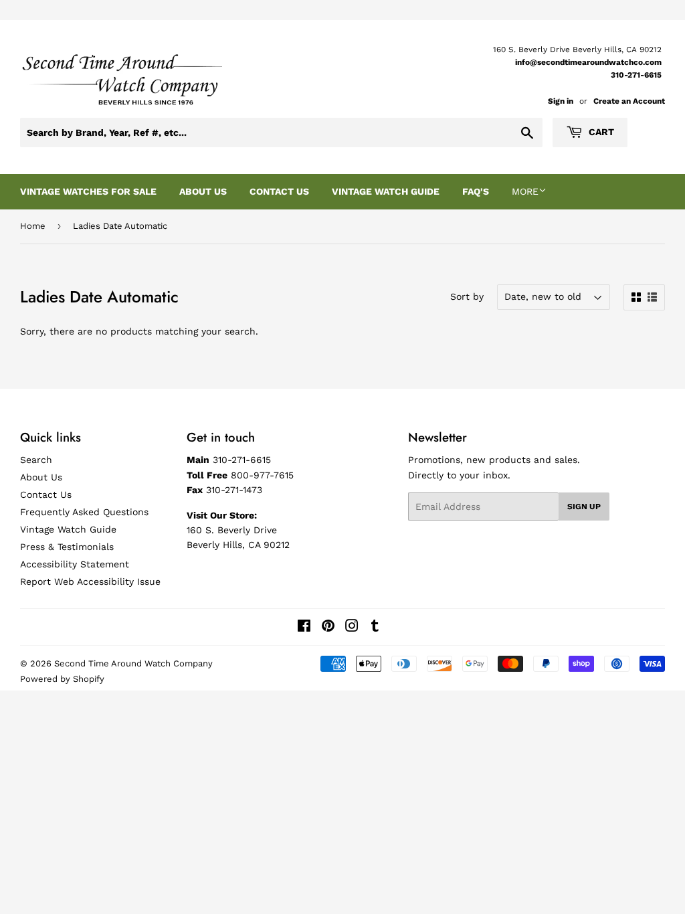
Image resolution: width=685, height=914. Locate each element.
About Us (203, 191)
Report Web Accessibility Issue (90, 581)
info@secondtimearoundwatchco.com (588, 62)
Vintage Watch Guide (385, 191)
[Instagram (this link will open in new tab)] (352, 627)
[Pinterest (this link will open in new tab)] (328, 627)
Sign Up (584, 506)
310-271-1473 (234, 489)
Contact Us (279, 191)
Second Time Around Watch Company (133, 663)
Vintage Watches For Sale (88, 191)
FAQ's (475, 191)
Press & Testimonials (67, 546)
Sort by (467, 296)
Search (36, 459)
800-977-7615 (262, 475)
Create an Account (629, 101)
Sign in (560, 101)
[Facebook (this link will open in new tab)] (304, 627)
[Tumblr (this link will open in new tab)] (375, 627)
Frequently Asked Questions (84, 512)
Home (32, 226)
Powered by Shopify (62, 679)
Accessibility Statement (74, 564)
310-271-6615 (636, 75)
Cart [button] (600, 131)
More (525, 191)
